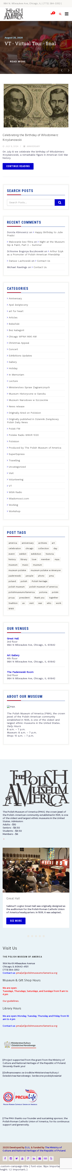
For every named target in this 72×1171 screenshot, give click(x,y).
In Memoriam (16, 374)
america (13, 543)
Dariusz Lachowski (20, 260)
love (34, 559)
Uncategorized (17, 466)
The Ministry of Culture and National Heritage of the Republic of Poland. (34, 1149)
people (29, 576)
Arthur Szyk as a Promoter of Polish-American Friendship (35, 253)
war (40, 603)
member (45, 559)
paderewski (15, 576)
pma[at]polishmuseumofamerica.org (36, 973)
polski (55, 592)
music (25, 565)
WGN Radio (15, 492)
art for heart (16, 311)
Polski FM (14, 428)
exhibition (36, 554)
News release (16, 406)
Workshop (14, 511)
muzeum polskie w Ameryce (46, 570)
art (53, 543)
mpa (57, 559)
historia (50, 554)
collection (43, 548)
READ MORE (18, 61)
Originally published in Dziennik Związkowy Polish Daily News (33, 421)
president (24, 597)
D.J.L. (27, 1147)
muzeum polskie (17, 570)
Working (13, 504)
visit (31, 603)
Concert (13, 349)
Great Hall (13, 898)
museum (13, 565)
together (53, 597)
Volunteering (16, 479)
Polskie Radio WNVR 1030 (24, 435)
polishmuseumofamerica (22, 592)
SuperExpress (17, 454)
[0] (50, 14)
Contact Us (43, 260)
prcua (12, 597)
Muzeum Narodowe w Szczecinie (28, 400)
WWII (11, 608)
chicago (29, 548)
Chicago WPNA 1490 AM (23, 336)
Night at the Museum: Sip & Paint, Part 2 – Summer (36, 243)
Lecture (13, 381)
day (55, 548)
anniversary (28, 543)
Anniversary (33, 146)
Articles (13, 317)
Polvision (14, 441)
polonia (43, 592)
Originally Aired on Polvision (25, 412)
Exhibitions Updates (20, 355)
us (23, 603)
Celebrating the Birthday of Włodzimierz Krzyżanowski (30, 138)
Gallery (13, 362)
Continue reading (18, 166)
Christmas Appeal (19, 342)
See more (16, 920)
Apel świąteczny (18, 304)
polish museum (17, 587)
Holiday (13, 368)
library (23, 559)
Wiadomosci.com (19, 498)
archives (42, 543)
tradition (13, 603)
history (12, 559)
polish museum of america (43, 587)
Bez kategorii (16, 330)
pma (51, 576)
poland (12, 581)
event (12, 554)
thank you (39, 597)
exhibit (22, 554)
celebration (15, 548)
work (58, 603)
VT (10, 485)
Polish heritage (39, 581)
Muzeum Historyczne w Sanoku (27, 393)
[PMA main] (13, 14)
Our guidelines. (11, 1001)
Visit (11, 473)
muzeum (37, 565)
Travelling (14, 460)
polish (24, 581)
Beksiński (14, 323)
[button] (28, 936)
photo (41, 576)
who (49, 603)
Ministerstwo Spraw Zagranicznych (29, 387)
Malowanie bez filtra (21, 241)
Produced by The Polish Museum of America (35, 447)
